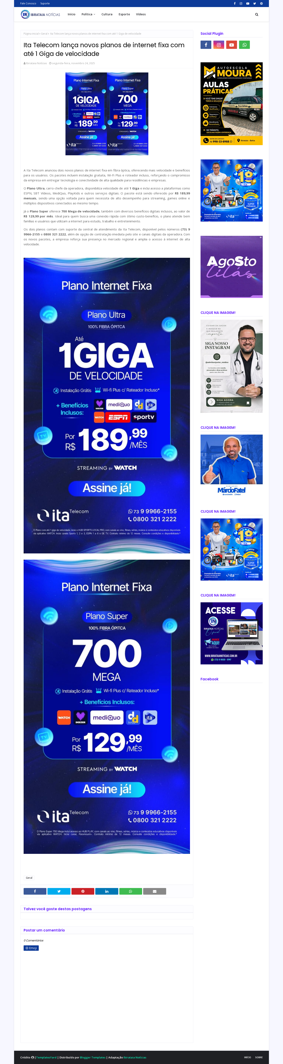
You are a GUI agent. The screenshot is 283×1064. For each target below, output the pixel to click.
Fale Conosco (28, 3)
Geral (44, 33)
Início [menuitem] (71, 14)
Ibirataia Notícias (36, 63)
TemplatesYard (46, 1057)
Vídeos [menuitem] (141, 14)
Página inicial (31, 33)
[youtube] (247, 3)
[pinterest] (261, 3)
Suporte (45, 3)
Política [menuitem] (87, 14)
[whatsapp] (244, 45)
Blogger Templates (92, 1057)
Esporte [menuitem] (124, 14)
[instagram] (241, 3)
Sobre (259, 1057)
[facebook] (235, 3)
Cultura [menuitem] (107, 14)
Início (247, 1057)
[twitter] (254, 3)
